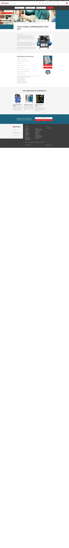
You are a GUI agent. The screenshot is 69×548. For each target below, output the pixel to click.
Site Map (32, 142)
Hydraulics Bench (37, 132)
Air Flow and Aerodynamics (38, 129)
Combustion (26, 130)
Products (43, 3)
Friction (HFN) (37, 131)
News (50, 3)
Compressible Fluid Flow (38, 130)
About (39, 3)
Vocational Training (27, 139)
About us (26, 142)
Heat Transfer (26, 132)
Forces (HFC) (27, 131)
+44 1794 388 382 (65, 0)
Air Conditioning (27, 129)
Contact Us (29, 142)
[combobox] (58, 3)
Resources (47, 3)
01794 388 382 (60, 0)
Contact (54, 3)
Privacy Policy (42, 142)
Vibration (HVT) (37, 138)
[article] (18, 102)
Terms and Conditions (37, 142)
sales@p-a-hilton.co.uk (54, 0)
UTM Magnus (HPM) (27, 138)
